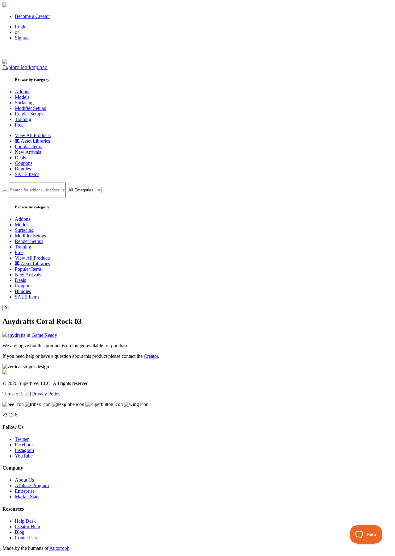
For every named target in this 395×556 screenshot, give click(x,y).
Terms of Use (15, 393)
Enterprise (25, 491)
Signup (22, 37)
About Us (24, 480)
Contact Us (26, 537)
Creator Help (27, 526)
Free (19, 125)
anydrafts (16, 335)
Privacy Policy (46, 393)
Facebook (24, 444)
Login (21, 26)
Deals (20, 157)
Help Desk (25, 521)
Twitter (22, 439)
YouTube (24, 455)
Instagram (24, 450)
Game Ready (44, 335)
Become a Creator (32, 16)
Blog (19, 532)
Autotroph (59, 548)
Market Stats (27, 496)
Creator (151, 356)
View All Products (33, 135)
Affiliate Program (32, 485)
